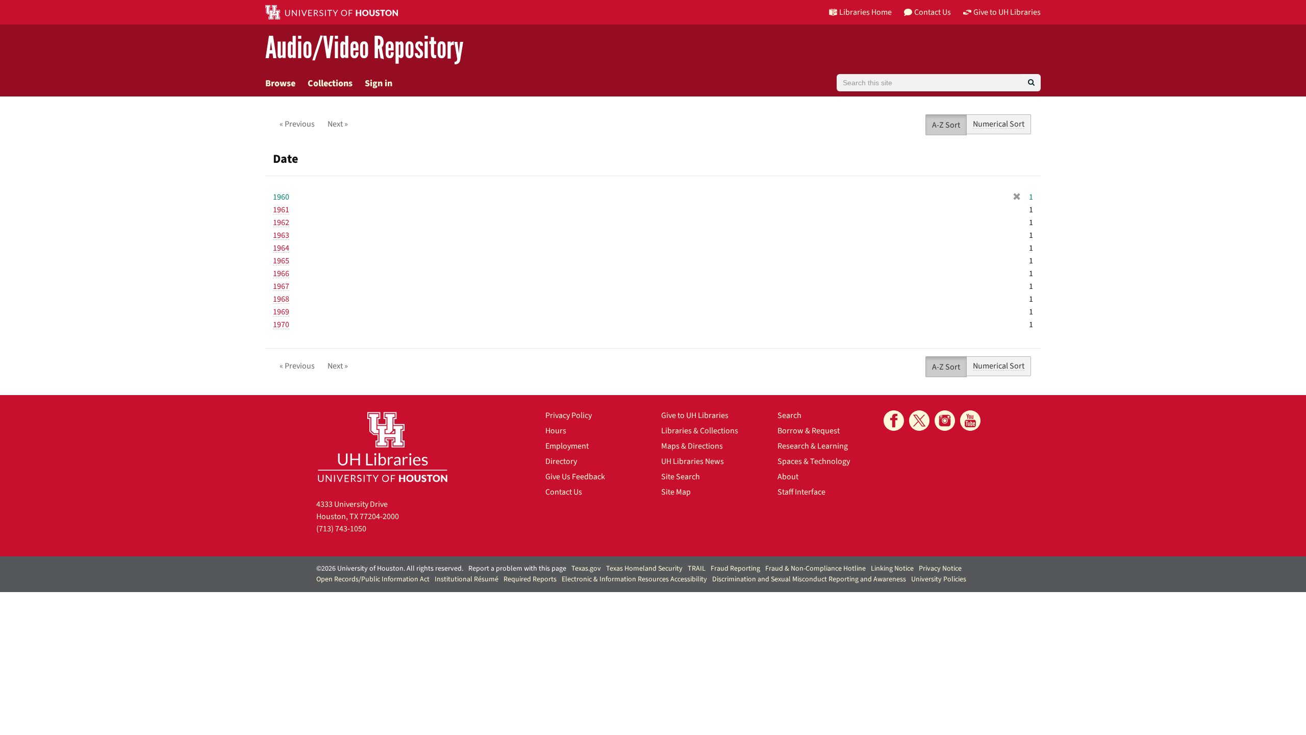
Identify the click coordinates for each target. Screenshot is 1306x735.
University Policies (938, 579)
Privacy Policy (568, 415)
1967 (281, 286)
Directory (561, 461)
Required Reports (530, 579)
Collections (330, 83)
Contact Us (563, 492)
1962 (281, 222)
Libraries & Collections (699, 430)
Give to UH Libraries (695, 415)
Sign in (378, 83)
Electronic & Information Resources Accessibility (634, 579)
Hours (555, 430)
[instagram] (945, 420)
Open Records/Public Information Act (373, 579)
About (787, 476)
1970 (281, 324)
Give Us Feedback (575, 476)
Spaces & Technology (813, 461)
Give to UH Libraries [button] (1007, 12)
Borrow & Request (808, 430)
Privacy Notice (940, 569)
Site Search (680, 476)
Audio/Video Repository (364, 48)
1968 (281, 299)
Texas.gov (586, 569)
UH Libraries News (692, 461)
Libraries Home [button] (865, 12)
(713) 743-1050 (341, 528)
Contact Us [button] (932, 12)
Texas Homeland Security (644, 569)
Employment (567, 446)
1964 (281, 248)
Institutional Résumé (466, 579)
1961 (281, 209)
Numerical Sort (998, 124)
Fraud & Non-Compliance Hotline (815, 569)
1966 (281, 273)
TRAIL (697, 569)
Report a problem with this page (517, 569)
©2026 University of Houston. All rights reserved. (389, 569)
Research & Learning (812, 446)
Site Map (676, 492)
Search (789, 415)
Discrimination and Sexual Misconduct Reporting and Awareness (809, 579)
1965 (281, 260)
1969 (281, 311)
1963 (281, 235)
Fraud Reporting (735, 569)
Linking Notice (892, 569)
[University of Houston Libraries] (382, 447)
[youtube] (970, 420)
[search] (1031, 82)
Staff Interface (801, 492)
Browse (280, 83)
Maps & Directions (692, 446)
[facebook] (894, 420)
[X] (919, 420)
